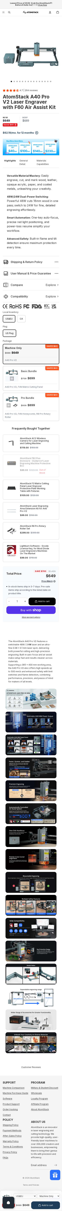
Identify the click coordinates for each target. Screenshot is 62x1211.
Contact (7, 1115)
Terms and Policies (31, 1185)
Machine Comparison (13, 1087)
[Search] (9, 12)
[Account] (50, 12)
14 (47, 81)
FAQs (5, 1157)
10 (36, 81)
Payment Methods (12, 1130)
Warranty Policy (11, 1141)
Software (7, 1098)
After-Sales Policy (12, 1136)
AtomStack (35, 1178)
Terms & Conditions (13, 1146)
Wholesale (36, 1093)
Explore (51, 285)
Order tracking (10, 1109)
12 (42, 81)
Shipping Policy (10, 1125)
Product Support (11, 1104)
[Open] (8, 1202)
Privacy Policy (10, 1152)
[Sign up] (55, 1165)
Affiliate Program (40, 1104)
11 (39, 81)
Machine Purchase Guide (15, 1093)
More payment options (31, 617)
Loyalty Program (39, 1098)
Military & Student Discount (44, 1087)
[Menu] (3, 12)
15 (50, 81)
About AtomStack (40, 1109)
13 (45, 81)
